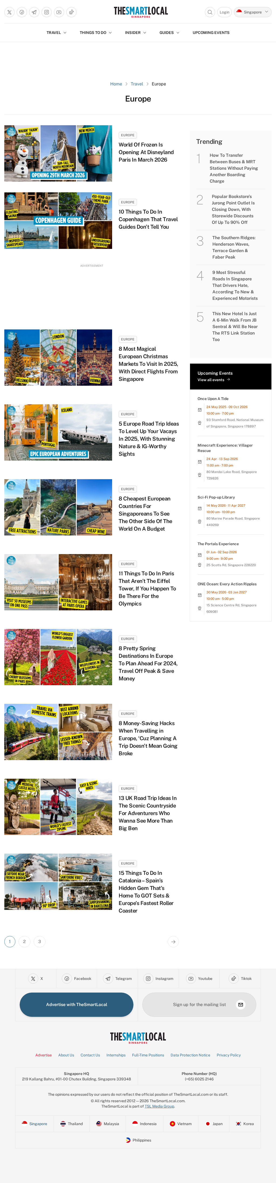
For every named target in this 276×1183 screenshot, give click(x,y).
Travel (137, 83)
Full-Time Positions (148, 1055)
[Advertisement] (91, 292)
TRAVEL (54, 32)
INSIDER (133, 32)
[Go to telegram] (34, 12)
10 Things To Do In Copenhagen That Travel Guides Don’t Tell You (148, 219)
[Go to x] (9, 12)
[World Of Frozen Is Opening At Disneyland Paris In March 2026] (58, 153)
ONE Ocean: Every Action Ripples (227, 584)
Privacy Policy (229, 1055)
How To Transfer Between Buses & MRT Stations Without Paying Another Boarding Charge (234, 168)
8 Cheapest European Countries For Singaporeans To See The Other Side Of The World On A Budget (145, 513)
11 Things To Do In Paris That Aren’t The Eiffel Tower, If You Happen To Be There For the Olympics (147, 588)
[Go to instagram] (47, 12)
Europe (127, 135)
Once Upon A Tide (213, 398)
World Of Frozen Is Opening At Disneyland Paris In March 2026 (146, 152)
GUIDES (167, 32)
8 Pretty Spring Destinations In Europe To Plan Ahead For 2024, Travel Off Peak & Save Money (148, 663)
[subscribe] (241, 1005)
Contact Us (90, 1055)
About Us (66, 1055)
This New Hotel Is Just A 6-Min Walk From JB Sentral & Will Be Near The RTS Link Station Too (235, 326)
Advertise (43, 1055)
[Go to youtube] (59, 12)
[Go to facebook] (22, 12)
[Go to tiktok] (71, 12)
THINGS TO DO (93, 32)
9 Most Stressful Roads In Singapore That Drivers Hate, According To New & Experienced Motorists (235, 285)
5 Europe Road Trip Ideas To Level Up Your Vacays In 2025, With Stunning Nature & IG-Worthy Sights (149, 438)
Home (116, 83)
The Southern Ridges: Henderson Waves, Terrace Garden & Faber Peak (234, 247)
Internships (116, 1055)
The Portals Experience (218, 544)
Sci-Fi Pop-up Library (216, 497)
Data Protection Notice (190, 1055)
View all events (211, 380)
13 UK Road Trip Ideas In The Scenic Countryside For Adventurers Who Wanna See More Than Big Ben (148, 813)
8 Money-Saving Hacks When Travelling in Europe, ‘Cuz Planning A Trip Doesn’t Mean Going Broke (148, 738)
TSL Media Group (159, 1106)
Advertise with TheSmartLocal (76, 1004)
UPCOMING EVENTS (211, 32)
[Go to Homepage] (141, 12)
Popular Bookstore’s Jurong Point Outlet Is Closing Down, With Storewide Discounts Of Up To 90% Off (233, 209)
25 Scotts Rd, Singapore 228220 (231, 565)
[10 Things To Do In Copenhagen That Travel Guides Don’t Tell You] (58, 220)
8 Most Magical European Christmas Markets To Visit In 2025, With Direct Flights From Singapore (148, 364)
